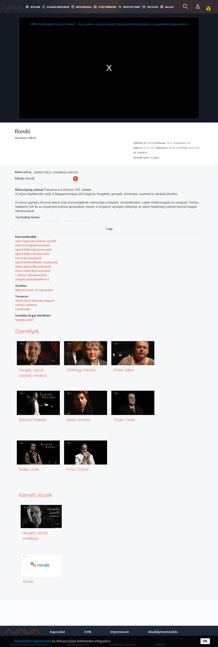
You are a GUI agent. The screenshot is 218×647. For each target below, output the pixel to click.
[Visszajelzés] (199, 173)
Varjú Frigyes (23, 241)
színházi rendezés (26, 304)
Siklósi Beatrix (23, 266)
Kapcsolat (57, 632)
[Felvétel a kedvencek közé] (160, 173)
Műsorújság (84, 7)
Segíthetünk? (132, 7)
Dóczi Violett (23, 270)
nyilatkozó (41, 279)
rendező (35, 258)
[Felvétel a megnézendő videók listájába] (168, 173)
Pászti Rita (21, 258)
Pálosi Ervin (22, 245)
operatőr (40, 275)
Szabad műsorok (58, 7)
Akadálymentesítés (163, 632)
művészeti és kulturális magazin (34, 300)
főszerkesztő (42, 266)
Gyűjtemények (107, 7)
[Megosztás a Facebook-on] (191, 173)
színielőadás (22, 309)
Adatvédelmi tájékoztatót (33, 641)
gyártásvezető (40, 245)
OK (205, 641)
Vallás (169, 7)
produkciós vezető (43, 241)
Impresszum (119, 632)
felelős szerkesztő (45, 262)
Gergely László (24, 279)
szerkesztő (41, 253)
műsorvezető (42, 249)
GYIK (87, 632)
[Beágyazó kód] (183, 173)
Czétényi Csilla (24, 275)
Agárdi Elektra (24, 249)
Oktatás (152, 7)
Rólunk (35, 7)
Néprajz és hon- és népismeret (34, 290)
